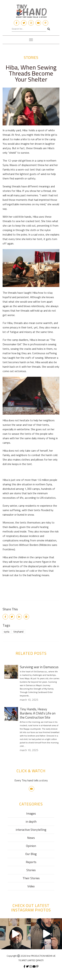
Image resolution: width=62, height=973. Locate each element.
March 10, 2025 (29, 699)
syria (6, 631)
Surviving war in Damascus (39, 667)
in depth (31, 821)
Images (31, 813)
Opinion (31, 846)
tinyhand (18, 631)
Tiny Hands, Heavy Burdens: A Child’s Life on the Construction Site (37, 713)
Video (31, 886)
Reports (31, 862)
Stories (31, 57)
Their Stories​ (31, 878)
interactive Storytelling (31, 829)
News (31, 838)
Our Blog (31, 854)
